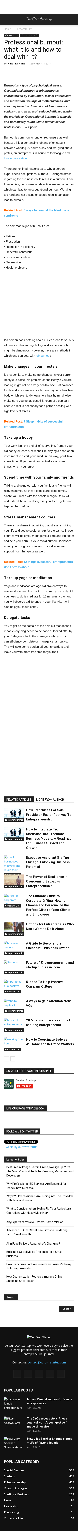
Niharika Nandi (17, 63)
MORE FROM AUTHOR (50, 799)
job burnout (43, 355)
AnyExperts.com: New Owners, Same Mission (34, 1222)
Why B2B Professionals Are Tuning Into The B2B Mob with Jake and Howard (39, 1198)
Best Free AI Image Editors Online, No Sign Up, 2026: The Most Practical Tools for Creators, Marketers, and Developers (40, 1171)
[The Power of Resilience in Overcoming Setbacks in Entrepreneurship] (14, 881)
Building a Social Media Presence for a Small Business (34, 1254)
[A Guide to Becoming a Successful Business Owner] (14, 948)
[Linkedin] (39, 1374)
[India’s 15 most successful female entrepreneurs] (14, 1404)
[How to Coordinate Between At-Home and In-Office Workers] (14, 1044)
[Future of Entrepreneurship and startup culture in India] (14, 967)
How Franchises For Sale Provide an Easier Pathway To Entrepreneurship (48, 814)
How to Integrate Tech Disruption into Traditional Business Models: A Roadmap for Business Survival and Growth (49, 838)
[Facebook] (17, 1374)
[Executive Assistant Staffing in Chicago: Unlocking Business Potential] (14, 865)
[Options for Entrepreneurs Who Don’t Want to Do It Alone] (14, 929)
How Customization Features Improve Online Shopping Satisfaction (34, 1278)
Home (7, 29)
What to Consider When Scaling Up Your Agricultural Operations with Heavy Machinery (38, 1210)
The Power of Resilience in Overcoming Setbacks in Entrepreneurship (46, 881)
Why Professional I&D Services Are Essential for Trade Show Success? (36, 1186)
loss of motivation (15, 158)
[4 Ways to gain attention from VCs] (14, 1006)
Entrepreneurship (29, 35)
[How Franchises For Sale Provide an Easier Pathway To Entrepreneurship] (14, 815)
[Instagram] (28, 1374)
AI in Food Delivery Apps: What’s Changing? (33, 1243)
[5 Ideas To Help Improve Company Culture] (14, 986)
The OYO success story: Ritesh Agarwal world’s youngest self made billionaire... (47, 1422)
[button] (72, 19)
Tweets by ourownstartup (20, 1147)
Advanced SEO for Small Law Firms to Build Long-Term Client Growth (37, 1232)
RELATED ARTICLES (18, 799)
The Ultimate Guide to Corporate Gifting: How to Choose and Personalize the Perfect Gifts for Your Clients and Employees (48, 905)
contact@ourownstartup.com (47, 1362)
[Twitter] (50, 1374)
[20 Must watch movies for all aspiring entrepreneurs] (14, 1025)
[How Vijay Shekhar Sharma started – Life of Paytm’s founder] (14, 1444)
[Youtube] (61, 1374)
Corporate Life (23, 29)
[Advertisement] (39, 7)
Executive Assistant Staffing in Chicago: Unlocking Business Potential (49, 862)
